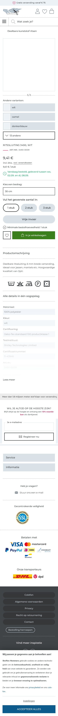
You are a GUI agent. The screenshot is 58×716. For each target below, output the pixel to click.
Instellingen (29, 701)
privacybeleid (35, 687)
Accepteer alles (29, 709)
